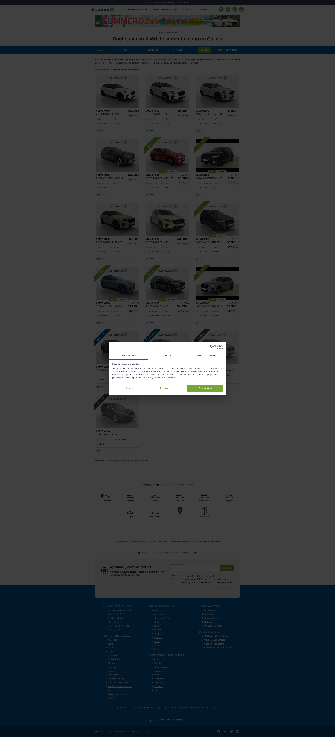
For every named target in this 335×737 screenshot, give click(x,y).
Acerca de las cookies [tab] (207, 355)
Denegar (130, 388)
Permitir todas (205, 388)
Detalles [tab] (167, 355)
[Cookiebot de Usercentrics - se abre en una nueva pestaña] (212, 347)
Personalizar (166, 388)
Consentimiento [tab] (128, 355)
